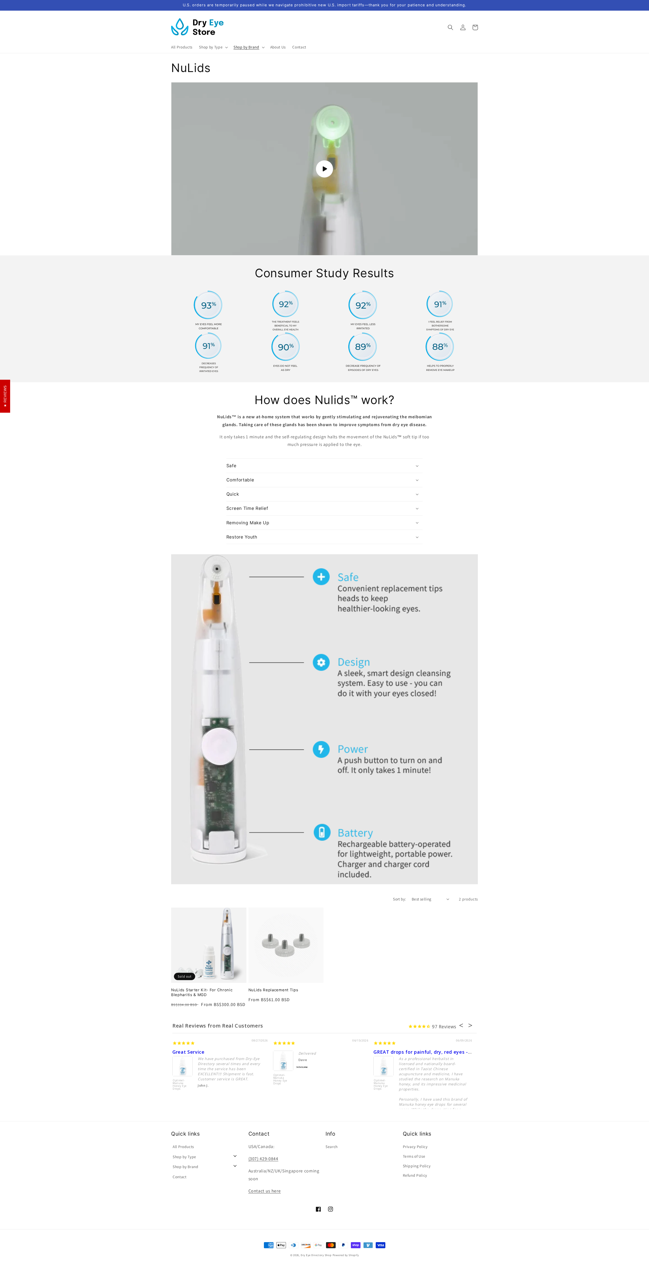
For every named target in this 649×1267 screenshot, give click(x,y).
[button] (213, 47)
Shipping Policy (417, 1165)
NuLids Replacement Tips (273, 990)
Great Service (188, 1052)
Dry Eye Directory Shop (316, 1255)
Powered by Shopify (346, 1255)
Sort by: (399, 898)
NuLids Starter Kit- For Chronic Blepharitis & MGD (201, 992)
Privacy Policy (415, 1146)
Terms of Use (414, 1156)
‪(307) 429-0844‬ (263, 1158)
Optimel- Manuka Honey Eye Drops (180, 1084)
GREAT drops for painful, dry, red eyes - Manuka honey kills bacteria (454, 1052)
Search (332, 1146)
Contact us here (264, 1191)
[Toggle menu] (235, 1155)
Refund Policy (415, 1175)
